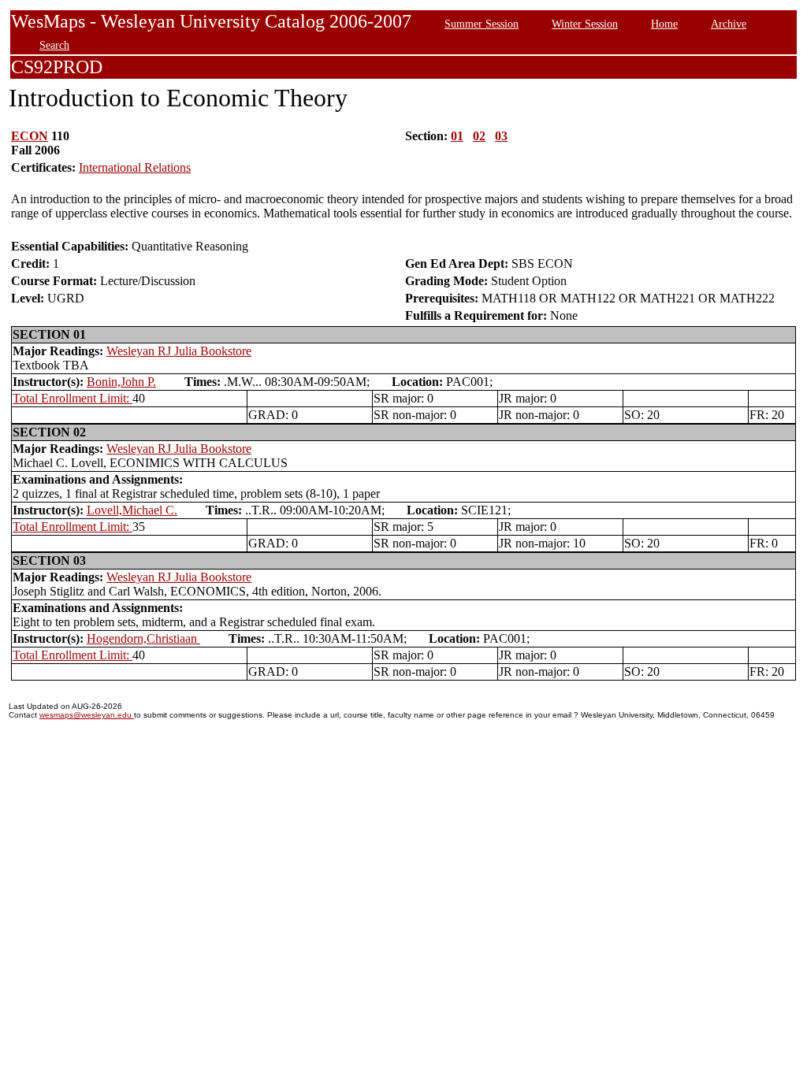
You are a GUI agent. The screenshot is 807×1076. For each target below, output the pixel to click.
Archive (728, 23)
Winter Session (585, 23)
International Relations (135, 167)
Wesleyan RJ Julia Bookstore (178, 351)
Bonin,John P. (121, 381)
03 (501, 136)
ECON (29, 136)
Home (664, 23)
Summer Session (481, 23)
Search (54, 45)
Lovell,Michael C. (132, 510)
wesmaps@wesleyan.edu (86, 715)
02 (479, 136)
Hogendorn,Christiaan (143, 638)
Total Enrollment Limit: (72, 398)
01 (457, 136)
